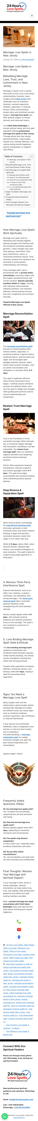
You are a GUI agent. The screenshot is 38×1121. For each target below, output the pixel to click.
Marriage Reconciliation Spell (19, 175)
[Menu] (32, 16)
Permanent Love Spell (12, 954)
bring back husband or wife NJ (19, 964)
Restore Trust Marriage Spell (19, 177)
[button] (4, 1116)
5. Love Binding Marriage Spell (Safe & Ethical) (20, 188)
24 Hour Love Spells (14, 945)
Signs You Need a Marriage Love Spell (18, 193)
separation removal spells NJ (15, 1009)
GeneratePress (19, 1118)
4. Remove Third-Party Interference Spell (18, 184)
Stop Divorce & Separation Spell (21, 180)
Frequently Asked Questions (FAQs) (17, 198)
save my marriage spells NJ (22, 1006)
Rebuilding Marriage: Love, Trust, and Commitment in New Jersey (18, 166)
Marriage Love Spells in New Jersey (20, 161)
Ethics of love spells (17, 951)
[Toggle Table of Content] (30, 156)
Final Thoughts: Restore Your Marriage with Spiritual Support (18, 203)
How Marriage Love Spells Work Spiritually (18, 171)
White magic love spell (18, 958)
